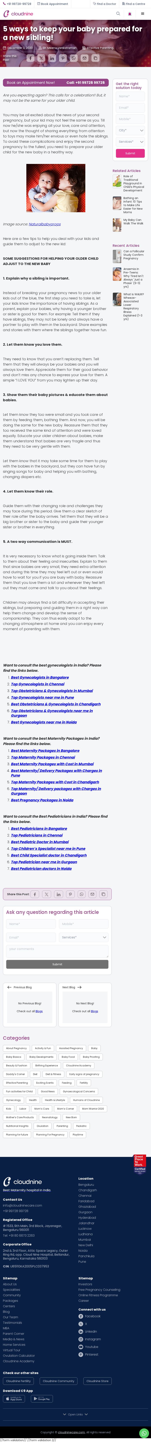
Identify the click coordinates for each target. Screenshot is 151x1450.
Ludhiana (85, 1234)
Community (12, 1295)
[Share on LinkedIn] (52, 58)
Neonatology (50, 1117)
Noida (82, 1251)
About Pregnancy (16, 1048)
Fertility (84, 1082)
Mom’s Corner (65, 1108)
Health (33, 1100)
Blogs (39, 1011)
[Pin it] (63, 58)
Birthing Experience (46, 1065)
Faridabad (86, 1201)
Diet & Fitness (53, 1074)
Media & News (13, 1339)
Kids (8, 1108)
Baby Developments (41, 1057)
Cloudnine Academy (78, 1065)
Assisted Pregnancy (71, 1048)
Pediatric (81, 1126)
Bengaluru (86, 1185)
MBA (6, 1328)
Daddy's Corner (15, 1074)
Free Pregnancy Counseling (99, 1290)
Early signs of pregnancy (84, 1074)
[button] (143, 14)
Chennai (84, 1196)
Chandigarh (87, 1190)
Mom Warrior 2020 (93, 1108)
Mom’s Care (41, 1108)
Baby (94, 1048)
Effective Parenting (17, 1082)
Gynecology (13, 1100)
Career (83, 1301)
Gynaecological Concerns (79, 1091)
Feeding (67, 1082)
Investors (85, 1284)
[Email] (84, 58)
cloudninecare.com (71, 1432)
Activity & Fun (43, 1048)
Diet (35, 1074)
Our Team (10, 1317)
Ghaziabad (87, 1207)
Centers (9, 1306)
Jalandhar (86, 1223)
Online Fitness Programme (98, 1295)
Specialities (11, 1290)
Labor (22, 1108)
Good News (48, 1091)
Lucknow (85, 1229)
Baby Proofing (91, 1057)
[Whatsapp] (74, 58)
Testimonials (12, 1323)
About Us (10, 1284)
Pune (82, 1261)
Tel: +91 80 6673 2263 (19, 1235)
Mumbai (84, 1240)
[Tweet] (41, 58)
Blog (6, 1312)
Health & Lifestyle (55, 1100)
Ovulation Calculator (19, 1356)
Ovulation (42, 1126)
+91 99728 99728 (15, 1211)
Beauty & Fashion (16, 1065)
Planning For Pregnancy (50, 1134)
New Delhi (85, 1245)
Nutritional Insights (17, 1126)
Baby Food (68, 1057)
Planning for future (17, 1134)
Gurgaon (85, 1212)
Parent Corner (13, 1334)
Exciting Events (45, 1082)
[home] (39, 14)
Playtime (78, 1134)
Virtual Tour (11, 1350)
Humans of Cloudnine (86, 1100)
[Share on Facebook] (30, 58)
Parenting (62, 1126)
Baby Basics (13, 1057)
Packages (10, 1301)
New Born (71, 1117)
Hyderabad (87, 1218)
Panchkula (86, 1256)
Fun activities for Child (19, 1091)
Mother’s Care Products (20, 1117)
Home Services (14, 1345)
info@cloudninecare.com (22, 1205)
